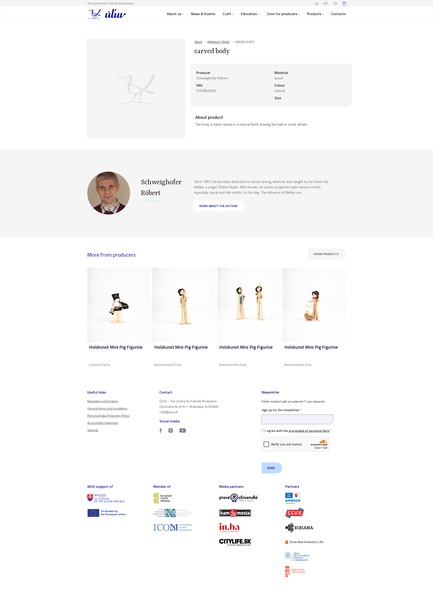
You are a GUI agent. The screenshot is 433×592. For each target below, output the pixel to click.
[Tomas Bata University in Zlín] (315, 542)
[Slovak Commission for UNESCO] (315, 498)
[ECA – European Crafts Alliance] (183, 498)
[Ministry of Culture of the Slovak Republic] (117, 498)
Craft (227, 13)
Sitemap (92, 430)
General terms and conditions (107, 408)
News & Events (203, 13)
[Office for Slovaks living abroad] (315, 556)
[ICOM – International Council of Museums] (183, 527)
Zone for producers (282, 13)
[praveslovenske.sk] (249, 498)
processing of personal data (309, 430)
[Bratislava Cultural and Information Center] (315, 571)
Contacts (338, 13)
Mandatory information (102, 401)
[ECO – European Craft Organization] (183, 512)
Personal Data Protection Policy (108, 415)
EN (325, 3)
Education (249, 13)
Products (314, 13)
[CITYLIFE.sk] (249, 542)
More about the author (218, 205)
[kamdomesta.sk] (249, 512)
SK (335, 3)
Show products (326, 253)
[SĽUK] (315, 512)
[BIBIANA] (315, 527)
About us (174, 13)
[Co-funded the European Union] (117, 512)
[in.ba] (249, 527)
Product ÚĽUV (218, 41)
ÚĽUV (198, 41)
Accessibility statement (102, 422)
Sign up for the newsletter (282, 410)
